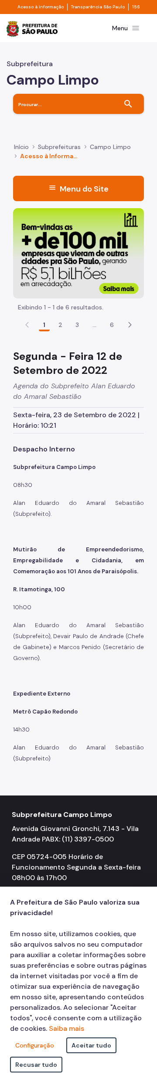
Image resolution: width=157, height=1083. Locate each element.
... (94, 325)
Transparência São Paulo (98, 7)
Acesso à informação (40, 7)
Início (21, 147)
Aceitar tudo (91, 1045)
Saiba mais (66, 1028)
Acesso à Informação (49, 156)
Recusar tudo (36, 1065)
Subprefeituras (59, 147)
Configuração (34, 1045)
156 (136, 7)
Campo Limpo (110, 147)
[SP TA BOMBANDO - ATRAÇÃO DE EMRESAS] (78, 252)
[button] (130, 325)
